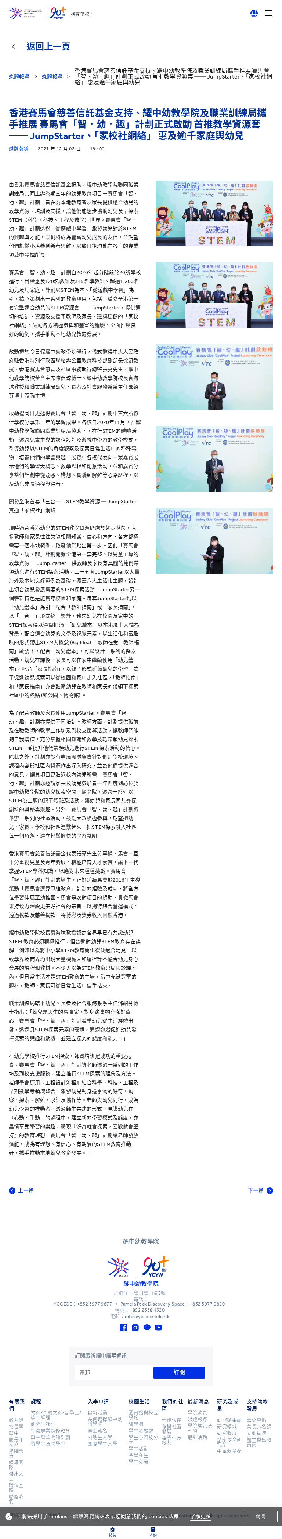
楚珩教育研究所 (229, 1442)
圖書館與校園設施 (143, 1415)
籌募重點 (257, 1420)
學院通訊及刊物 (200, 1428)
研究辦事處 (229, 1420)
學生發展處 (141, 1430)
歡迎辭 (16, 1420)
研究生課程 (43, 1424)
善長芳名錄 (259, 1426)
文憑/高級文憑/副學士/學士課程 (56, 1415)
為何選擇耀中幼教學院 (105, 1422)
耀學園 (136, 1424)
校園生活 (139, 1401)
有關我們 (17, 1405)
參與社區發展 (172, 1429)
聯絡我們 (16, 1499)
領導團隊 (16, 1465)
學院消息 (197, 1412)
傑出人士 (16, 1476)
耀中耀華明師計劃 (50, 1437)
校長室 (16, 1426)
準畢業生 (138, 1455)
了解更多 (200, 1516)
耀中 (14, 1433)
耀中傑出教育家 (259, 1442)
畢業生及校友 (172, 1440)
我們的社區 (172, 1405)
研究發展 (227, 1433)
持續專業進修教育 (50, 1430)
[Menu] (268, 13)
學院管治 (16, 1454)
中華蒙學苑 (229, 1451)
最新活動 (98, 1412)
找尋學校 (80, 14)
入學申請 (98, 1401)
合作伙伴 (172, 1420)
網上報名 (98, 1430)
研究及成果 (227, 1405)
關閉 (260, 1516)
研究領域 (227, 1426)
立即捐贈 (257, 1433)
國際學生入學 (103, 1444)
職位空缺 (16, 1488)
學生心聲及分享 (143, 1440)
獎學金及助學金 (48, 1444)
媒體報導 (197, 1419)
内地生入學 (100, 1437)
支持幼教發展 (257, 1405)
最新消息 (198, 1401)
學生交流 (138, 1461)
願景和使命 (16, 1442)
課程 (36, 1401)
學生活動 (138, 1448)
